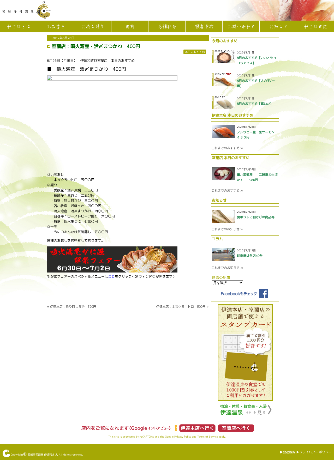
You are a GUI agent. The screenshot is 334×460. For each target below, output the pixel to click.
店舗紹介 (166, 26)
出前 (129, 26)
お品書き (55, 26)
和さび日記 (315, 26)
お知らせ (278, 26)
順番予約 (204, 26)
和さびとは (18, 26)
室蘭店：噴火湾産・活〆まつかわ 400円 (96, 46)
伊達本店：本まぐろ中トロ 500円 (181, 306)
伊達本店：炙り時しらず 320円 (73, 306)
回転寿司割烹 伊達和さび (42, 454)
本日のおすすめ (195, 52)
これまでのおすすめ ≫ (227, 148)
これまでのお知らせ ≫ (227, 229)
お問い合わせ (241, 26)
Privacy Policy (182, 436)
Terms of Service (207, 436)
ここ (111, 276)
